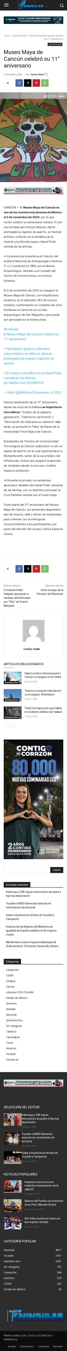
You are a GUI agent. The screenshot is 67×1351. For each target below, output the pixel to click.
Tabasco (11, 1031)
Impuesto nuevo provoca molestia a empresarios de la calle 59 (41, 1186)
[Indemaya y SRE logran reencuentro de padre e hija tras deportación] (13, 1119)
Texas (9, 1042)
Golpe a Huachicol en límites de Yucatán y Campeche (30, 917)
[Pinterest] (36, 83)
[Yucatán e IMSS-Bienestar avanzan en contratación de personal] (13, 1138)
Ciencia (10, 986)
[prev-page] (6, 725)
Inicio (7, 35)
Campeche (12, 970)
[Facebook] (19, 83)
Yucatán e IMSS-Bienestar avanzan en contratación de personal (28, 905)
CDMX (10, 975)
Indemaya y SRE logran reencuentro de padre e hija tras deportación (33, 893)
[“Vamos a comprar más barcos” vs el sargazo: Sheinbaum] (13, 695)
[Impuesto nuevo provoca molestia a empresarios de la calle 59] (13, 1186)
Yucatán (11, 1054)
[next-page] (12, 725)
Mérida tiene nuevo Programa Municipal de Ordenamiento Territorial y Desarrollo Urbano (32, 944)
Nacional (11, 1014)
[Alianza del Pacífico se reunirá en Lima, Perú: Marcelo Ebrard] (13, 1205)
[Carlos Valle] (46, 74)
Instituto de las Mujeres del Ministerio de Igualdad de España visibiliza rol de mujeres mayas (31, 930)
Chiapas (10, 981)
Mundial (10, 1009)
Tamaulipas (13, 1037)
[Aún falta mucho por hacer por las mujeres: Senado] (13, 1223)
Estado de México (17, 998)
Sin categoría (14, 1026)
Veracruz (11, 1048)
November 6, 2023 (47, 392)
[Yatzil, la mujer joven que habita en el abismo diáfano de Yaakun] (13, 712)
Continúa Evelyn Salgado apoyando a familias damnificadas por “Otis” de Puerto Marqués (17, 597)
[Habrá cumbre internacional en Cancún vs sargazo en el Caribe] (13, 678)
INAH (8, 266)
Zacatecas (12, 1059)
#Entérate (11, 329)
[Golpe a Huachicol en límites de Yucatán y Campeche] (13, 1157)
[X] (27, 83)
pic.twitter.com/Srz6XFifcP (24, 383)
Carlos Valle (37, 74)
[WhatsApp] (45, 83)
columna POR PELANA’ (20, 992)
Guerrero (11, 1003)
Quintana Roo (20, 35)
